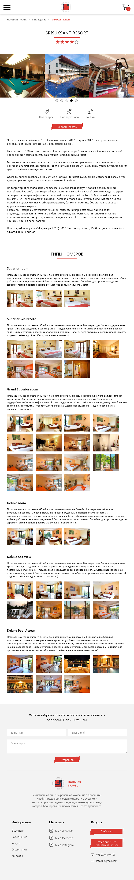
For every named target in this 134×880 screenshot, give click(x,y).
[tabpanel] (22, 76)
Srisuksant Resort (61, 19)
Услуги (16, 843)
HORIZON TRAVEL (17, 19)
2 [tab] (61, 100)
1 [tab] (56, 100)
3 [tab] (66, 100)
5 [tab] (76, 100)
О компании (19, 849)
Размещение (39, 19)
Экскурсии (18, 830)
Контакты (17, 855)
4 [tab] (71, 100)
